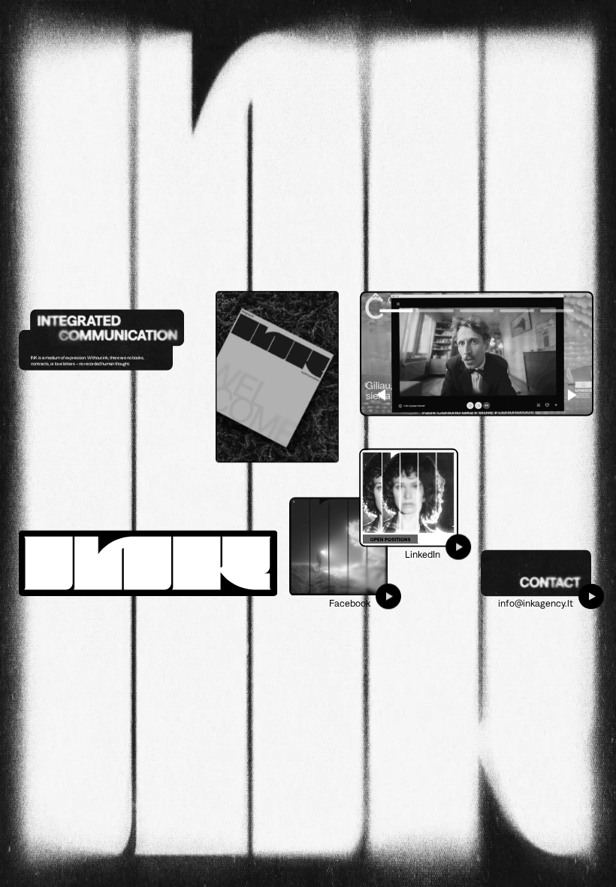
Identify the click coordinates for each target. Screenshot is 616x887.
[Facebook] (338, 547)
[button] (572, 395)
